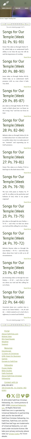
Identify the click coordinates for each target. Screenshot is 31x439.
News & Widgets (6, 8)
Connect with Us (11, 382)
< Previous (8, 24)
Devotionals (6, 351)
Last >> (28, 24)
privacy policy (14, 434)
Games (26, 8)
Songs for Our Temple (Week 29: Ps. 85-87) (13, 96)
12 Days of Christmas (10, 353)
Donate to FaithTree (9, 361)
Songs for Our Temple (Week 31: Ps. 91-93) (13, 37)
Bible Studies (7, 370)
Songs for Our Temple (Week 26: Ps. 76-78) (13, 182)
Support (5, 344)
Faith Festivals (7, 373)
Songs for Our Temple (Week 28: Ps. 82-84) (13, 125)
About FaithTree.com (10, 334)
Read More (27, 57)
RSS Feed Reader (8, 339)
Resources (8, 348)
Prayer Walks (7, 368)
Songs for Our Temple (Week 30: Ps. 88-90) (13, 66)
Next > (23, 24)
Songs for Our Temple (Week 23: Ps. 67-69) (13, 268)
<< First (3, 24)
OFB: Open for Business (11, 356)
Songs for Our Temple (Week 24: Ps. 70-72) (13, 238)
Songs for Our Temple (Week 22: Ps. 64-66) (13, 297)
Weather (18, 8)
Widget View (7, 336)
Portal (6, 331)
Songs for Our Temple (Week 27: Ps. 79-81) (13, 157)
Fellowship (8, 365)
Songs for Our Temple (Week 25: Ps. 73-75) (13, 211)
